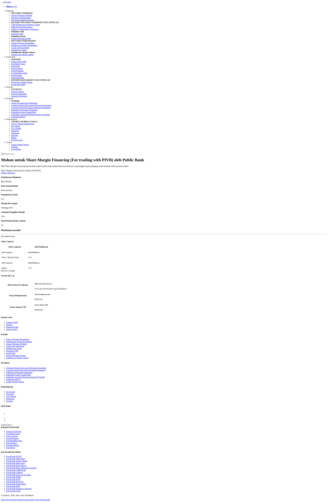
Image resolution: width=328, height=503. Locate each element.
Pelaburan (15, 133)
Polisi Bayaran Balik (25, 500)
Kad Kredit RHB (18, 85)
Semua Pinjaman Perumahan (22, 43)
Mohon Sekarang (8, 173)
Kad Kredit (10, 353)
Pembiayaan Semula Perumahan (24, 45)
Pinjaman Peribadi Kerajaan (22, 20)
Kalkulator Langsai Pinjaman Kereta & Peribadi (30, 115)
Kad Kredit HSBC (13, 477)
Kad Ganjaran (17, 68)
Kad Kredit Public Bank (16, 484)
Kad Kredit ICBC (13, 479)
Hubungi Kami (12, 327)
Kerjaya (9, 325)
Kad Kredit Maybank (14, 482)
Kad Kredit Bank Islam (15, 463)
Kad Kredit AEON (14, 456)
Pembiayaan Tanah (19, 50)
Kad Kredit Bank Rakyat (16, 466)
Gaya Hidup (16, 128)
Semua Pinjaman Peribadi (21, 15)
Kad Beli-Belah (17, 78)
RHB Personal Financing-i (22, 27)
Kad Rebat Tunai (18, 64)
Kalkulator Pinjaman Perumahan (24, 110)
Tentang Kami (12, 322)
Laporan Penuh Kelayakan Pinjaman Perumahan (31, 108)
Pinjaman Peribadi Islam (21, 18)
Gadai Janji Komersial (20, 48)
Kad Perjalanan (17, 71)
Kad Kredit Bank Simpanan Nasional (21, 468)
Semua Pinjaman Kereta (21, 38)
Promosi (14, 147)
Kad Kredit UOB (13, 491)
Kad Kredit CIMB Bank (16, 470)
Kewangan (15, 126)
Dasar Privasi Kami (9, 500)
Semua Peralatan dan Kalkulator (24, 103)
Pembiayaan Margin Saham (22, 55)
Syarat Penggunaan (42, 500)
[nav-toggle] (2, 2)
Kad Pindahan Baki (19, 73)
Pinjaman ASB (17, 34)
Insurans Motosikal (19, 94)
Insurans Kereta (17, 91)
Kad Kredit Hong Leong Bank (18, 475)
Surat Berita (16, 149)
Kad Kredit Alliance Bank (21, 82)
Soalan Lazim (11, 329)
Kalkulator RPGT (18, 117)
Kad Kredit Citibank (14, 472)
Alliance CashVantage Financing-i (25, 29)
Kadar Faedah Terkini (20, 145)
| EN (11, 6)
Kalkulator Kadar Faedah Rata (23, 112)
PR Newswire (17, 140)
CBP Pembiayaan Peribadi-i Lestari (25, 25)
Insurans (14, 135)
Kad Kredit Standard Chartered (18, 489)
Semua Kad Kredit (18, 62)
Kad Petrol (15, 66)
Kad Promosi (16, 75)
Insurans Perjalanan (19, 96)
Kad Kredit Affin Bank (15, 459)
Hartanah (15, 131)
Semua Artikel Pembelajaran (22, 124)
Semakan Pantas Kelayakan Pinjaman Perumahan (31, 105)
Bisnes (14, 138)
